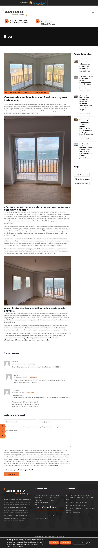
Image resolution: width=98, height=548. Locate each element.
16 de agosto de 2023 (20, 377)
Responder (31, 364)
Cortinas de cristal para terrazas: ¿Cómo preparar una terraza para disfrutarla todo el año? (85, 149)
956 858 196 (23, 22)
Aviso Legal (39, 514)
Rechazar (66, 543)
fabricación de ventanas (82, 179)
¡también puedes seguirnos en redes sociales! (35, 340)
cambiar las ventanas (81, 175)
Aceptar (53, 543)
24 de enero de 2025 (18, 392)
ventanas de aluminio (81, 183)
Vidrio (52, 500)
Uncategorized (38, 92)
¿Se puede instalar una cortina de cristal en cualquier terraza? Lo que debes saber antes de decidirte (85, 103)
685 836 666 (14, 22)
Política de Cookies (42, 518)
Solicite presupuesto (19, 20)
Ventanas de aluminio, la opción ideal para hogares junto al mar (35, 98)
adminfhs (17, 375)
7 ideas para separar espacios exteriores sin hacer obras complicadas (86, 64)
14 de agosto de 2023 (18, 364)
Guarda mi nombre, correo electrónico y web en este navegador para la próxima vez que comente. (34, 427)
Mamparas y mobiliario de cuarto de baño (41, 502)
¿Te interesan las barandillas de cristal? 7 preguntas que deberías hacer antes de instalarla (86, 82)
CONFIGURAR (79, 543)
